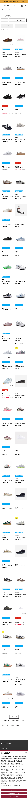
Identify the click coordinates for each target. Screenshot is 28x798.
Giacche (4, 20)
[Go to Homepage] (6, 5)
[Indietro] (2, 16)
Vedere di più (14, 716)
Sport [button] (12, 725)
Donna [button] (7, 725)
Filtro (6, 26)
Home (2, 725)
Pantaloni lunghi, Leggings (17, 20)
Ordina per (20, 26)
